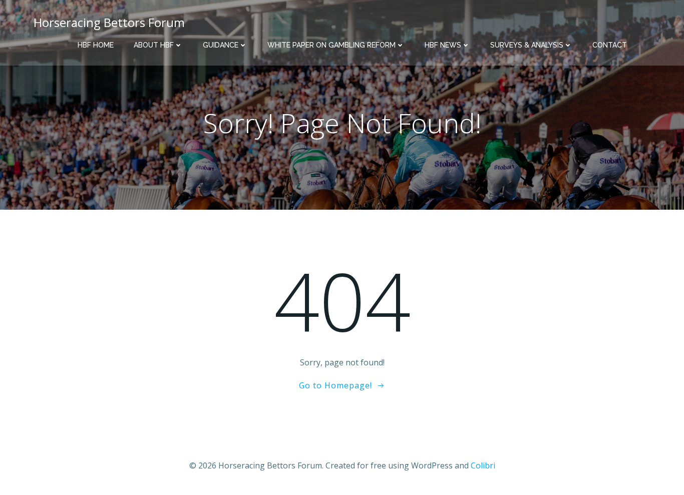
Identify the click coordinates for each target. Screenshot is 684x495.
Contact (609, 45)
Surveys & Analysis (526, 45)
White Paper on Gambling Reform (331, 45)
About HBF (154, 45)
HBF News (443, 45)
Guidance (220, 45)
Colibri (483, 465)
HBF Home (96, 45)
